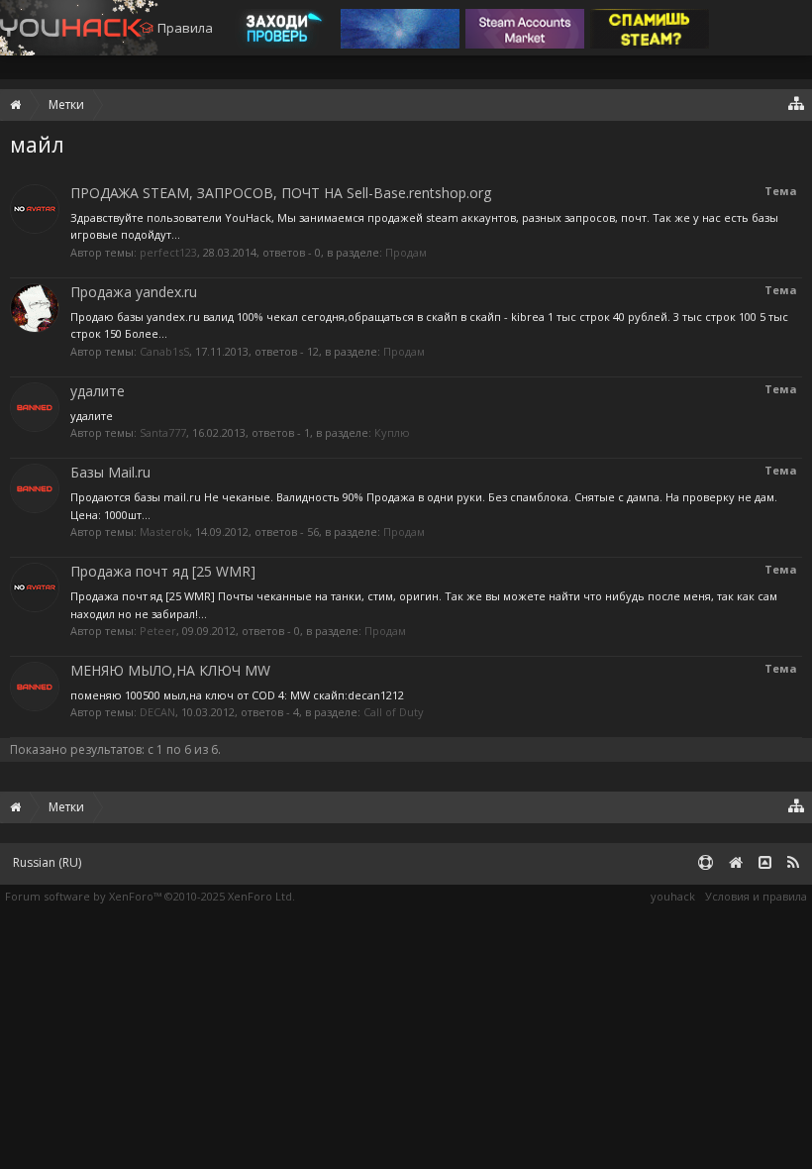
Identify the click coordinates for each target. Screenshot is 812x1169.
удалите (97, 390)
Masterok (164, 531)
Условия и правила (756, 896)
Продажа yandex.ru (133, 291)
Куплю (392, 432)
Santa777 (163, 432)
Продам (406, 252)
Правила (185, 28)
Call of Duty (393, 711)
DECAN (157, 711)
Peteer (158, 630)
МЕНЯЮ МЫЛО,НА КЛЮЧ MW (170, 670)
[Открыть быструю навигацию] (796, 102)
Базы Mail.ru (110, 472)
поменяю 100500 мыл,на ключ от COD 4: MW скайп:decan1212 (237, 695)
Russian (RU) (47, 862)
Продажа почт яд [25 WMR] (162, 571)
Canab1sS (164, 351)
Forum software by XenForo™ (150, 896)
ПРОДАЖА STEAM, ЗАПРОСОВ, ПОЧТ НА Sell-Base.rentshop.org (280, 192)
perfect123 (168, 252)
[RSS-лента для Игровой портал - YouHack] (793, 863)
